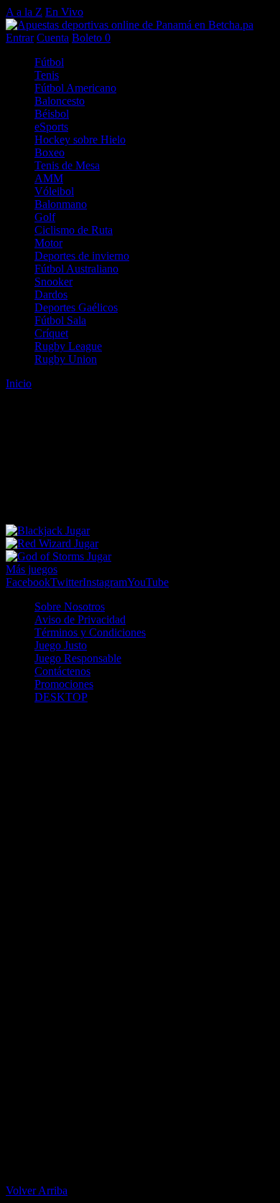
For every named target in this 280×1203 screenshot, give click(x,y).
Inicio (19, 383)
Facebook (28, 582)
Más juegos (31, 569)
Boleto (91, 38)
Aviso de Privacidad (80, 619)
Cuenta (53, 38)
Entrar (20, 38)
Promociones (63, 684)
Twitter (66, 582)
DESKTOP (61, 697)
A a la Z (24, 12)
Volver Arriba (36, 1190)
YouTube (148, 582)
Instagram (105, 582)
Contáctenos (62, 671)
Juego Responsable (77, 658)
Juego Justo (60, 645)
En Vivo (64, 12)
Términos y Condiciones (90, 632)
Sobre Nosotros (69, 606)
